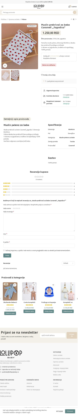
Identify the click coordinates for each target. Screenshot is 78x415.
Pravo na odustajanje (33, 390)
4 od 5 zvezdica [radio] (18, 208)
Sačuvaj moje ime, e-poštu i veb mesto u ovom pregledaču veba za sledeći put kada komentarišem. (37, 250)
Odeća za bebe (57, 355)
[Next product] (76, 19)
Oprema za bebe (14, 19)
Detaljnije (59, 411)
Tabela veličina (4, 383)
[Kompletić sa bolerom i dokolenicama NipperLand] (68, 291)
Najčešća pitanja (58, 390)
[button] (3, 46)
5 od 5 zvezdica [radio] (19, 208)
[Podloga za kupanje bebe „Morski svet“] (48, 291)
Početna (3, 19)
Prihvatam (70, 411)
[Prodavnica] (73, 19)
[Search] (74, 12)
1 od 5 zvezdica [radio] (13, 208)
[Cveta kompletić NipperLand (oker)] (29, 291)
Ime (5, 234)
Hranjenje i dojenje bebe (60, 368)
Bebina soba (57, 375)
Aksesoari (56, 365)
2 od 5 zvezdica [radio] (15, 208)
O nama (55, 383)
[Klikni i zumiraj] (5, 65)
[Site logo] (39, 6)
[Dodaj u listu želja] (14, 285)
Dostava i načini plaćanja (7, 390)
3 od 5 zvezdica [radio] (16, 208)
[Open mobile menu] (2, 7)
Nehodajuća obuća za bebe (61, 358)
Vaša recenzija (8, 212)
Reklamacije (30, 386)
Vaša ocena (7, 208)
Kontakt (55, 386)
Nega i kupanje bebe (59, 371)
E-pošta (6, 242)
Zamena (29, 383)
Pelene (24, 19)
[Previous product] (71, 19)
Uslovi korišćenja (5, 393)
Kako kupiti (3, 386)
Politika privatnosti (5, 396)
